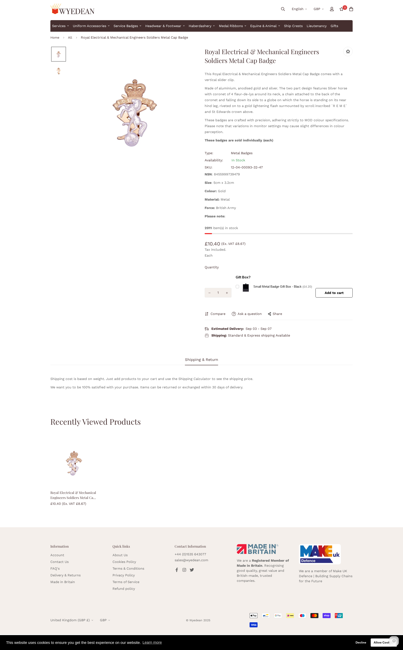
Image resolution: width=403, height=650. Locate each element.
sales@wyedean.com (191, 560)
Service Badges (126, 26)
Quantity (212, 267)
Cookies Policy (124, 562)
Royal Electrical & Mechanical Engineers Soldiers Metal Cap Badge (73, 495)
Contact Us (59, 562)
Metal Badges (242, 153)
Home (54, 37)
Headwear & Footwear (163, 26)
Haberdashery (200, 26)
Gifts (334, 26)
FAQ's (55, 568)
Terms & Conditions (128, 568)
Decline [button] (361, 642)
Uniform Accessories (89, 26)
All (70, 37)
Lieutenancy (317, 26)
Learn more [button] (152, 642)
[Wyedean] (72, 9)
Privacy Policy (124, 575)
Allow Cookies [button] (384, 642)
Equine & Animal (263, 26)
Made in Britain (62, 582)
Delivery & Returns (65, 575)
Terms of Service (126, 582)
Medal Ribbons (231, 26)
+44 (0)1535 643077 (190, 554)
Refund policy (124, 589)
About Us (120, 555)
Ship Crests (293, 26)
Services (58, 26)
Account (57, 555)
